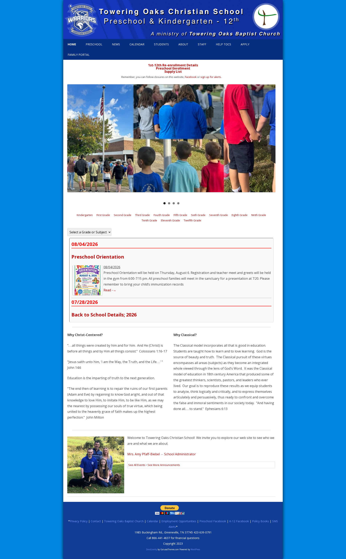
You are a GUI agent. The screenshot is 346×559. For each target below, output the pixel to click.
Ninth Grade (258, 215)
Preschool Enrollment (173, 68)
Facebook (191, 77)
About (183, 44)
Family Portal (79, 55)
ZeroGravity (151, 549)
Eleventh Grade (170, 220)
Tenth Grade (149, 220)
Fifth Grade (180, 215)
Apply (245, 44)
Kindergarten (85, 215)
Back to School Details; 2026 (104, 314)
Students (161, 44)
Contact (96, 521)
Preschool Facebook (212, 521)
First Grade (103, 215)
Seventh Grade (218, 215)
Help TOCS (223, 44)
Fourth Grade (162, 215)
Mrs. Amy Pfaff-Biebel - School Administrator (161, 454)
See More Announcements (164, 465)
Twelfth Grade (192, 220)
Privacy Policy (79, 521)
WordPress (195, 549)
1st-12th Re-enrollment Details (173, 65)
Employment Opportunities (178, 521)
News (116, 44)
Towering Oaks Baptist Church (124, 521)
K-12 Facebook (239, 521)
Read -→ (110, 290)
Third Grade (142, 215)
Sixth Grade (198, 215)
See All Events (136, 465)
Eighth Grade (239, 215)
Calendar (137, 44)
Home (72, 44)
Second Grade (122, 215)
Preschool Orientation (97, 257)
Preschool (94, 44)
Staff (202, 44)
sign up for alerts (210, 77)
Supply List (173, 71)
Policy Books (260, 521)
